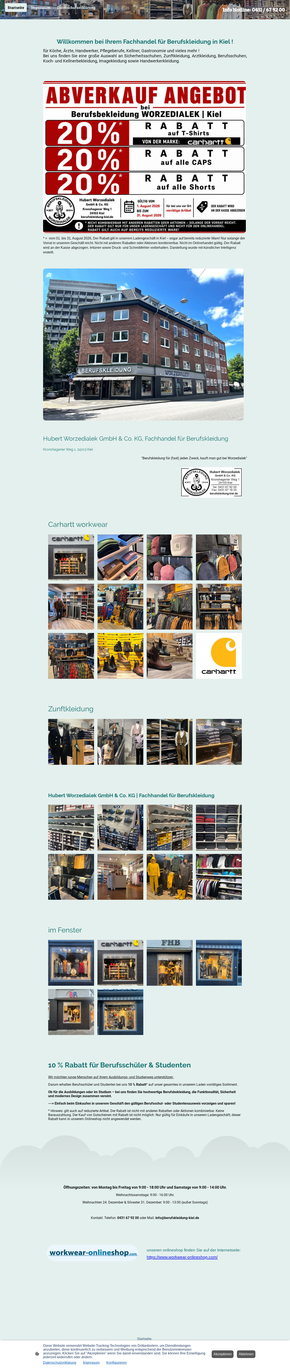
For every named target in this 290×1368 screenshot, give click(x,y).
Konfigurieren (116, 1362)
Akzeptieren (223, 1354)
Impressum (91, 1362)
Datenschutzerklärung (59, 1362)
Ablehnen (246, 1354)
